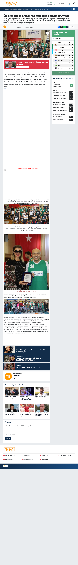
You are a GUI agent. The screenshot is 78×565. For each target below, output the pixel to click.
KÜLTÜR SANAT (34, 9)
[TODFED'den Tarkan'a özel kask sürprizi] (12, 391)
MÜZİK (20, 9)
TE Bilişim (72, 466)
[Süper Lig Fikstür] (72, 78)
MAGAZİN (13, 9)
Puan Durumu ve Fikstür (65, 455)
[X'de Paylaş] (61, 27)
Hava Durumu (27, 455)
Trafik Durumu (44, 455)
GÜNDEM (6, 9)
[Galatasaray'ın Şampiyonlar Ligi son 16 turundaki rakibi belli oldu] (27, 391)
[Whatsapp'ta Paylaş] (64, 27)
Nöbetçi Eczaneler (9, 455)
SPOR (11, 13)
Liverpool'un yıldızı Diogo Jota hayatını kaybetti (25, 414)
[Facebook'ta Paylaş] (59, 27)
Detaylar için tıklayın (63, 72)
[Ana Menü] (74, 9)
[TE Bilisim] (8, 376)
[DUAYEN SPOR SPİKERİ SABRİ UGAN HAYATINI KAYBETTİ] (42, 407)
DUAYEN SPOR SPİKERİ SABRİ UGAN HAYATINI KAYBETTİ (41, 414)
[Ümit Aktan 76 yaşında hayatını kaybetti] (12, 407)
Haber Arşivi (45, 459)
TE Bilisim (16, 375)
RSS (6, 466)
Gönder (8, 438)
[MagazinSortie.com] (11, 3)
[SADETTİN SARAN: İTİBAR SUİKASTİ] (42, 391)
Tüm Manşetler (9, 459)
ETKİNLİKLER (44, 9)
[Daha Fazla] (67, 27)
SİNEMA (25, 9)
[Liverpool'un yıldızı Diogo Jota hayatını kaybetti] (27, 407)
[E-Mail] (14, 379)
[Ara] (72, 9)
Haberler (5, 13)
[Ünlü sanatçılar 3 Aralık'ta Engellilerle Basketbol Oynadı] (26, 44)
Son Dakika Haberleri (28, 459)
